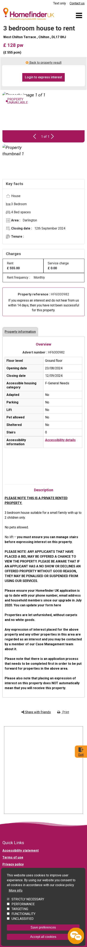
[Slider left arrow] (35, 136)
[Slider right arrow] (52, 136)
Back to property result (45, 63)
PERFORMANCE (23, 904)
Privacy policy (13, 864)
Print (65, 712)
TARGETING (20, 909)
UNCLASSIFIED (23, 919)
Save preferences (43, 927)
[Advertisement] (43, 770)
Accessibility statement (20, 850)
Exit (81, 755)
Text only (59, 3)
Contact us (77, 3)
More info (15, 890)
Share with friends (37, 712)
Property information (20, 332)
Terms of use (12, 857)
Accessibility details (60, 440)
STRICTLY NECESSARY (28, 899)
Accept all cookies (43, 936)
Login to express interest (43, 77)
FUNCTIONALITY (23, 914)
